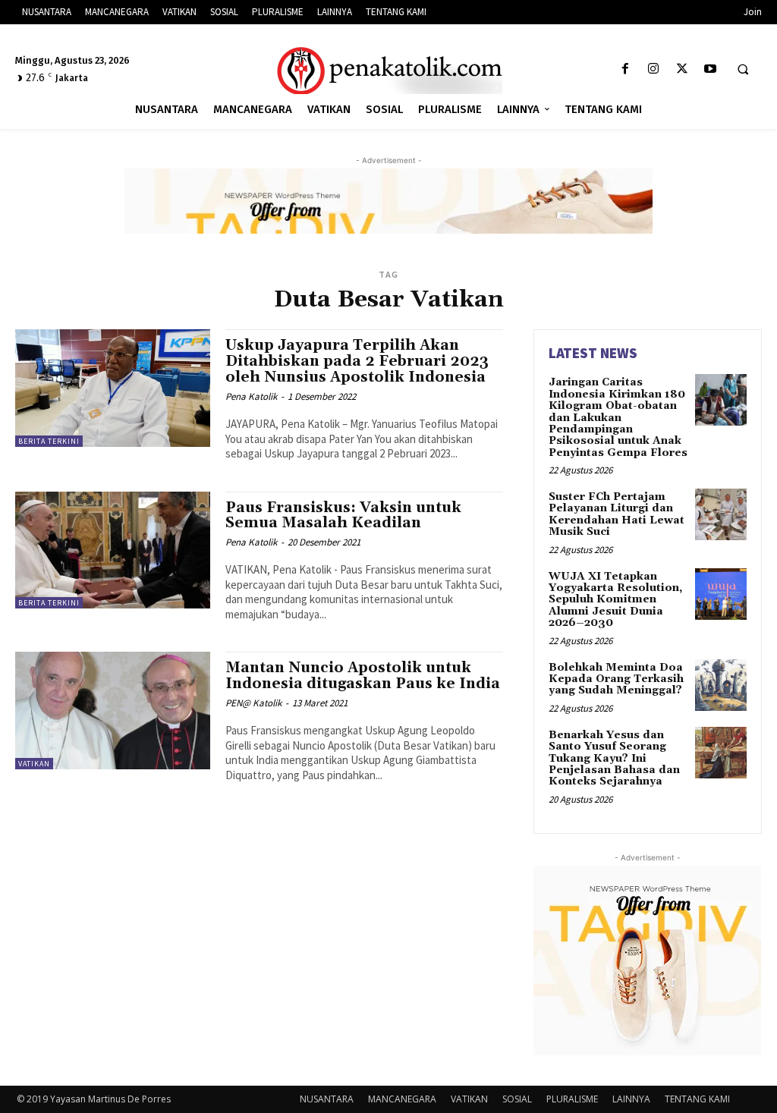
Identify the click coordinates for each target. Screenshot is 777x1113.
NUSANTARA (327, 1099)
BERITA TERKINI (49, 441)
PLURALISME (572, 1099)
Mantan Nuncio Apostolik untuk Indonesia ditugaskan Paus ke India (362, 676)
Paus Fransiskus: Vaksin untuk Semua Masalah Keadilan (343, 515)
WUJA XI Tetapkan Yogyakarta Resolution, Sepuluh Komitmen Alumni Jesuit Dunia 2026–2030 (615, 600)
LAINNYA (631, 1099)
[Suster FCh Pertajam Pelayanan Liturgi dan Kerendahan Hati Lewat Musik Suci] (721, 514)
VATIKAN (34, 764)
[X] (682, 69)
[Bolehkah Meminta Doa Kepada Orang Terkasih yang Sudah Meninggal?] (721, 685)
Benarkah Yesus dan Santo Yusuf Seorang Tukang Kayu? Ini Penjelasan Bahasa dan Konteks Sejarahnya (614, 758)
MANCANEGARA (402, 1099)
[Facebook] (625, 69)
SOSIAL (517, 1099)
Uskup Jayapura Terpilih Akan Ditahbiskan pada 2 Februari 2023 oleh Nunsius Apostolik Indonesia (357, 361)
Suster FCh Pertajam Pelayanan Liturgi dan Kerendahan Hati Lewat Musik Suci (616, 514)
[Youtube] (710, 69)
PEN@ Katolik (253, 702)
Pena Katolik (251, 396)
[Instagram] (653, 69)
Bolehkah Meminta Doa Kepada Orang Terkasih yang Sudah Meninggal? (616, 679)
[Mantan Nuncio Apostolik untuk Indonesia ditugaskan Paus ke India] (112, 710)
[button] (743, 70)
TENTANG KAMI (697, 1099)
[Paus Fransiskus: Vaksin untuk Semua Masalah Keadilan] (112, 550)
